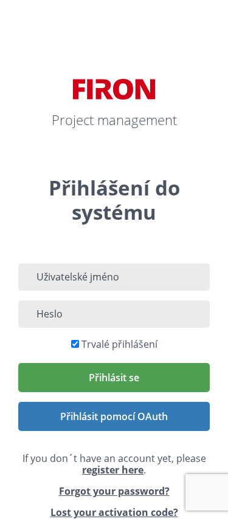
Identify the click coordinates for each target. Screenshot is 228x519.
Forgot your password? (114, 491)
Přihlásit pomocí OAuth (114, 416)
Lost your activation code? (114, 512)
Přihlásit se (114, 377)
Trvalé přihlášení (119, 344)
